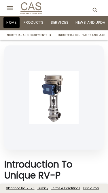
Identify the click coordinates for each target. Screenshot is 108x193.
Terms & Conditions (65, 188)
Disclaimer (91, 188)
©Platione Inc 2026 (20, 188)
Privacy (42, 188)
